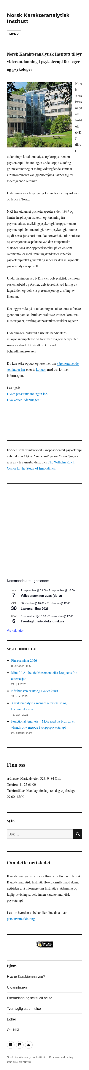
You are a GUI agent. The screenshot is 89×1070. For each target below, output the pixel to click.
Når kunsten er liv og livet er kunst (34, 690)
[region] (44, 418)
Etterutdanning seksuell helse (29, 997)
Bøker (11, 1019)
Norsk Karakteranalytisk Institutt (26, 1057)
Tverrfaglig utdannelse (24, 1008)
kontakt (41, 369)
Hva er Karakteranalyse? (26, 976)
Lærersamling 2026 (35, 608)
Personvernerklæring (61, 1057)
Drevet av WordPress (19, 1061)
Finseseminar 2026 (24, 660)
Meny (14, 34)
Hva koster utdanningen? (24, 399)
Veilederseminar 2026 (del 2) (41, 595)
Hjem (12, 966)
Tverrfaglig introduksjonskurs (43, 621)
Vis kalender (15, 630)
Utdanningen (17, 987)
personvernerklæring (21, 918)
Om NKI (13, 1029)
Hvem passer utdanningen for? (27, 393)
